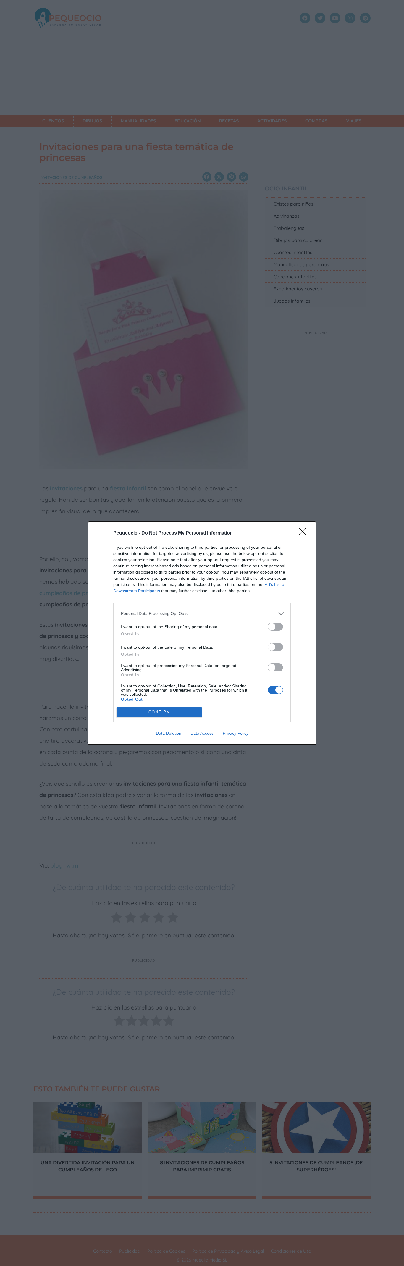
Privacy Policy (235, 733)
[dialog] (202, 633)
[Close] (304, 533)
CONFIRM (159, 712)
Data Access (202, 733)
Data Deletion (168, 733)
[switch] (275, 627)
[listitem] (202, 614)
